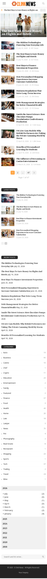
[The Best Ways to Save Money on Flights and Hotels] (23, 25)
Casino (24, 362)
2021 (5, 537)
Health (24, 408)
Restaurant (24, 448)
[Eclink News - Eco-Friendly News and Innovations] (23, 3)
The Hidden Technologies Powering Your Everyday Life (30, 43)
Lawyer (24, 423)
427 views (34, 60)
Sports (24, 459)
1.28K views (36, 141)
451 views (34, 48)
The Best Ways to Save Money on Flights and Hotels (23, 10)
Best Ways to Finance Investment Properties (27, 66)
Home (24, 413)
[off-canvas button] (4, 3)
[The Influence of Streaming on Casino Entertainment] (7, 162)
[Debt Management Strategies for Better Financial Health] (7, 105)
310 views (35, 108)
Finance (24, 398)
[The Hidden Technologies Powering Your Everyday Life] (7, 45)
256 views (35, 96)
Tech (24, 464)
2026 (5, 488)
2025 (5, 519)
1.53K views (36, 125)
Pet (24, 433)
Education (24, 378)
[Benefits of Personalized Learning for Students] (7, 150)
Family (24, 388)
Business (24, 357)
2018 (5, 547)
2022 (5, 533)
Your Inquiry (23, 572)
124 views (37, 164)
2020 (5, 542)
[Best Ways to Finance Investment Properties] (7, 68)
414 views (35, 85)
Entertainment (24, 383)
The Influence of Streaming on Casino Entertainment (30, 160)
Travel (7, 28)
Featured (24, 393)
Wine (24, 479)
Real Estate (24, 444)
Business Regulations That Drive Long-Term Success (29, 92)
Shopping (24, 454)
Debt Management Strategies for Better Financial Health (30, 103)
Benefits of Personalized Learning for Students (28, 148)
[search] (43, 3)
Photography (24, 438)
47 (28, 172)
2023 (5, 528)
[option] (21, 10)
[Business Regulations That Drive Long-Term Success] (7, 94)
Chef (24, 368)
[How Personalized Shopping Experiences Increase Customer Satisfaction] (7, 80)
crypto (24, 373)
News (24, 428)
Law (24, 418)
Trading (24, 469)
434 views (35, 71)
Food (24, 403)
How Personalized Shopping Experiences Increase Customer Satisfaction (29, 79)
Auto (24, 352)
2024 (5, 523)
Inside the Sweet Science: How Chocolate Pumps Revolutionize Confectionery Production (30, 118)
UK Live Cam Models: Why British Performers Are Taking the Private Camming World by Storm (31, 134)
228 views (35, 153)
